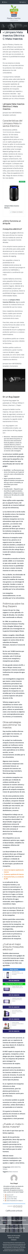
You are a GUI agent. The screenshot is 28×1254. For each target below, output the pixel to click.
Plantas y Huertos (13, 18)
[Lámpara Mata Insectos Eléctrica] (14, 193)
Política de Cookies (13, 1237)
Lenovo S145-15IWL (11, 1198)
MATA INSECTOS (15, 1167)
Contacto (13, 1239)
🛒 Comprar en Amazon (16, 212)
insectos (21, 874)
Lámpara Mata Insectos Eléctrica (11, 207)
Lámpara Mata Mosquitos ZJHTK (13, 1228)
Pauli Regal (14, 1183)
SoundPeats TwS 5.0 (11, 1197)
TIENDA (5, 1169)
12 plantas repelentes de (11, 874)
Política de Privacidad (13, 1235)
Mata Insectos (13, 1172)
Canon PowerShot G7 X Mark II (14, 1200)
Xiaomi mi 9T (9, 1195)
